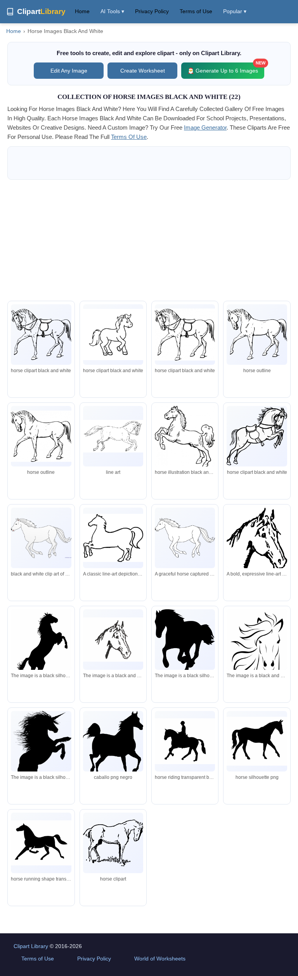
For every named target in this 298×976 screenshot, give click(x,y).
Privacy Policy (152, 11)
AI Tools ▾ (112, 11)
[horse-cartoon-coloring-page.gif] (113, 334)
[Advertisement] (149, 240)
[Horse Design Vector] (113, 746)
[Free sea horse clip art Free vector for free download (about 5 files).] (185, 436)
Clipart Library (31, 946)
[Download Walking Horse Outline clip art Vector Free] (185, 334)
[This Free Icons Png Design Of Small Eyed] (113, 843)
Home (82, 11)
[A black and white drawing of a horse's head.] (113, 639)
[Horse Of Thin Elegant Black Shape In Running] (41, 842)
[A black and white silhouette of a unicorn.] (41, 754)
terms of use (129, 136)
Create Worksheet (142, 71)
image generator (205, 127)
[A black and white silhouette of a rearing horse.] (41, 652)
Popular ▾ (234, 11)
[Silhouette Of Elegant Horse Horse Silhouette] (257, 741)
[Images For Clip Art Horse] (257, 335)
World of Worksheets (159, 958)
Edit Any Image (68, 71)
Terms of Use (196, 11)
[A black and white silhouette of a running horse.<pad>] (185, 641)
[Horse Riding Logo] (185, 741)
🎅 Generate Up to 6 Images (225, 68)
